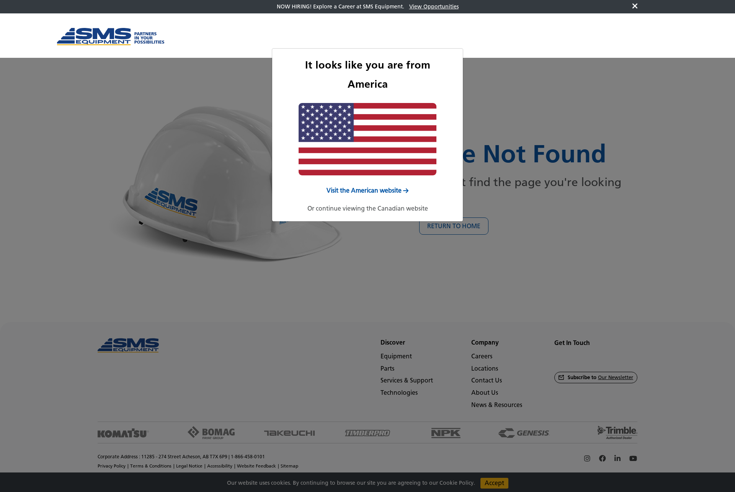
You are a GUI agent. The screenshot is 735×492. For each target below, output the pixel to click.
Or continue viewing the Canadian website (367, 208)
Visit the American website (364, 190)
